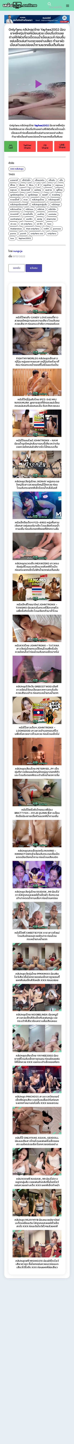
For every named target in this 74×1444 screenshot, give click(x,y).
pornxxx (57, 228)
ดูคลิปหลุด (33, 194)
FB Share (45, 146)
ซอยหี (45, 194)
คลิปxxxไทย (15, 209)
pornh (23, 233)
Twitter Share (27, 146)
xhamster (51, 219)
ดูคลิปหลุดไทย (17, 194)
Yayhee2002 (41, 125)
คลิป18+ (52, 209)
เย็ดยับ (52, 180)
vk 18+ (40, 223)
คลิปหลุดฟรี (54, 199)
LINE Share (62, 146)
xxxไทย (40, 214)
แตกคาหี (14, 180)
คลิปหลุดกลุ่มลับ (39, 204)
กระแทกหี (14, 214)
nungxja (17, 251)
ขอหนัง (16, 268)
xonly (39, 219)
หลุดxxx (59, 185)
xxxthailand (16, 219)
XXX (12, 168)
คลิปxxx (29, 209)
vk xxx (13, 223)
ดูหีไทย (59, 190)
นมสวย (48, 190)
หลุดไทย (47, 185)
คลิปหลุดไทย (38, 199)
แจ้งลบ (34, 268)
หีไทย (12, 185)
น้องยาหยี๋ (25, 190)
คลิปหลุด (19, 168)
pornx (13, 233)
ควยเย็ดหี (14, 199)
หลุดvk (13, 190)
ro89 (46, 228)
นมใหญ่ (37, 190)
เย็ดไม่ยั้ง (26, 180)
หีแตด (22, 185)
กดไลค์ (11, 146)
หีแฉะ (31, 185)
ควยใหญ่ (56, 194)
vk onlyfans (26, 223)
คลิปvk (41, 209)
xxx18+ (29, 219)
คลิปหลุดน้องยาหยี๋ (19, 204)
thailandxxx (16, 228)
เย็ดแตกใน (39, 180)
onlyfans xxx (37, 233)
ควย (26, 199)
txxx (49, 223)
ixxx (12, 238)
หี (38, 185)
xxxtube (52, 214)
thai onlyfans (32, 228)
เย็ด (61, 180)
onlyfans (51, 233)
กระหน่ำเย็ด (28, 214)
